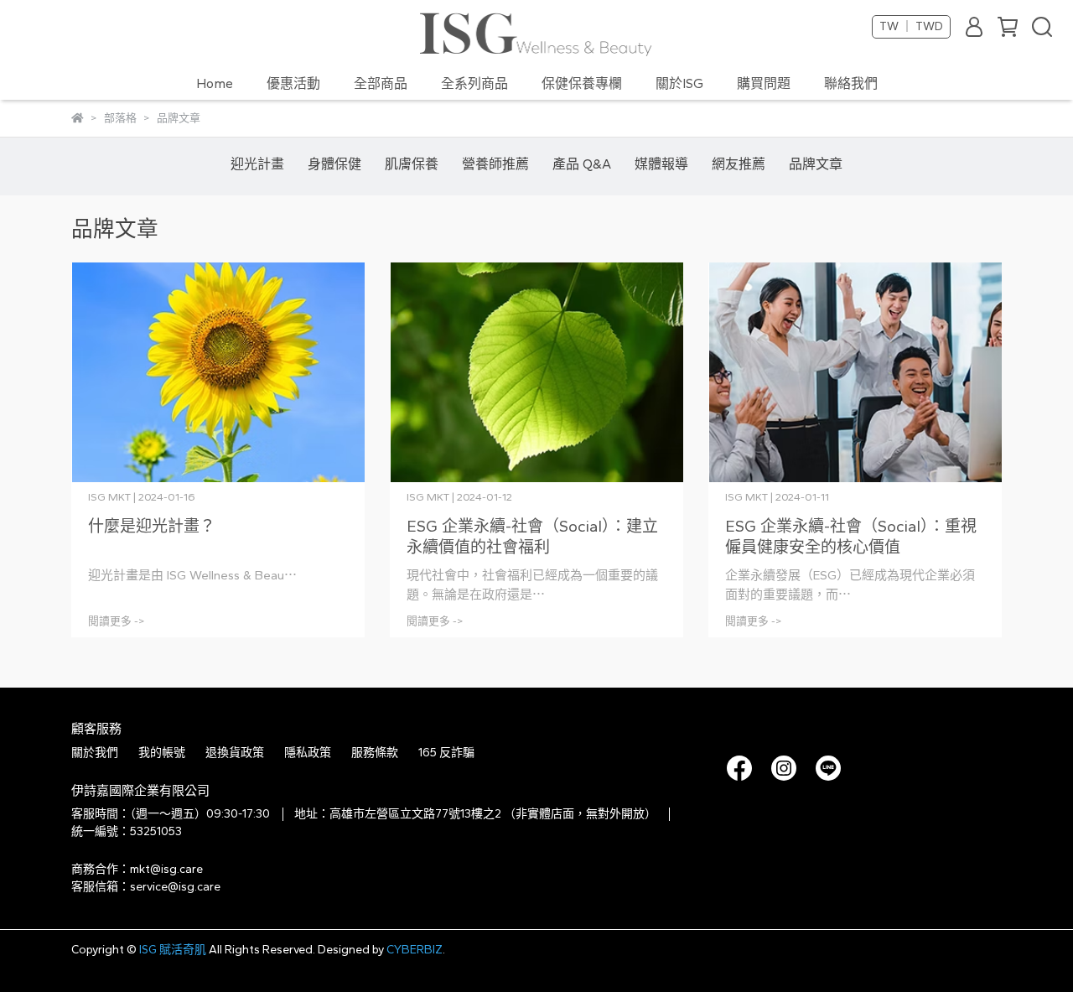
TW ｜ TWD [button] (911, 26)
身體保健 (334, 164)
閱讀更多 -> (116, 621)
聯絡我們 (851, 83)
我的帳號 (161, 752)
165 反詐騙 (446, 752)
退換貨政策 (234, 752)
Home (214, 83)
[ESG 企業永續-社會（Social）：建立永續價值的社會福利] (536, 372)
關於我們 (94, 752)
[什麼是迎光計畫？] (218, 372)
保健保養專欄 (582, 83)
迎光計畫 (257, 164)
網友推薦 (738, 164)
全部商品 (380, 83)
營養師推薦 (495, 164)
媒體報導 (661, 164)
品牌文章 (815, 164)
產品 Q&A (581, 164)
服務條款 (374, 752)
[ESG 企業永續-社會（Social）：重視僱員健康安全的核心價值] (855, 372)
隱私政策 (307, 752)
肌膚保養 (411, 164)
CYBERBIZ (414, 950)
